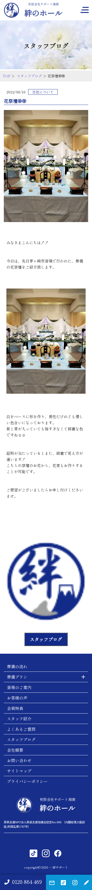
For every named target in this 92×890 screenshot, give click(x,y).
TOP (6, 75)
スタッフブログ (29, 75)
